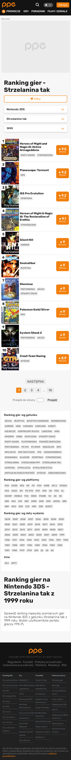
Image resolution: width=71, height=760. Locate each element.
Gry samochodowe (10, 680)
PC (33, 485)
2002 (39, 535)
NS (28, 485)
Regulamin (14, 662)
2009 (44, 529)
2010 (37, 529)
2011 (29, 529)
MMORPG (9, 436)
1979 (22, 550)
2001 (46, 535)
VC (49, 496)
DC (60, 496)
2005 (15, 535)
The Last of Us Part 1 (27, 713)
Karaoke (28, 426)
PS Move (35, 447)
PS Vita (29, 491)
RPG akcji (10, 452)
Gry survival (7, 722)
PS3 (7, 491)
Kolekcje (10, 431)
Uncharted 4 (24, 718)
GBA (7, 501)
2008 (52, 529)
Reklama (41, 665)
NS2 (22, 485)
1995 (29, 540)
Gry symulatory (9, 717)
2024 (53, 519)
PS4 (39, 485)
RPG (59, 447)
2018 (37, 524)
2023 (61, 519)
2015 (60, 524)
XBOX (34, 496)
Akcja (8, 421)
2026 (38, 519)
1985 (37, 545)
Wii (21, 491)
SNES (34, 501)
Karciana (40, 426)
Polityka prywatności (48, 662)
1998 (7, 540)
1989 (7, 545)
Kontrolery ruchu (28, 431)
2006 (7, 535)
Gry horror (7, 712)
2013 (14, 529)
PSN (56, 491)
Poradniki (38, 11)
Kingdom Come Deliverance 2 (42, 700)
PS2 (26, 496)
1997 (14, 540)
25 (47, 550)
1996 (21, 540)
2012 (22, 529)
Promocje (13, 11)
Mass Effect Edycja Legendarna (27, 687)
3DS (44, 491)
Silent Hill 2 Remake (43, 721)
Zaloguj (62, 4)
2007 (60, 529)
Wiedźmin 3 (23, 680)
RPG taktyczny (26, 452)
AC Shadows (41, 694)
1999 (62, 535)
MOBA (19, 436)
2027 (30, 519)
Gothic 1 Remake (42, 708)
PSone (42, 496)
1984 (44, 545)
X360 (14, 491)
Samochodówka (52, 452)
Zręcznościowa (57, 473)
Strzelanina (12, 462)
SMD (41, 501)
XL (62, 491)
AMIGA (56, 501)
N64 (14, 501)
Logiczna (47, 431)
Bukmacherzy (57, 724)
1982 (59, 545)
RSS (64, 665)
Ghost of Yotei (41, 680)
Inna (18, 426)
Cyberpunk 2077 (25, 699)
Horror (9, 426)
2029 (15, 519)
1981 (7, 550)
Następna (35, 381)
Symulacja (24, 468)
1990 (65, 540)
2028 (23, 519)
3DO (41, 506)
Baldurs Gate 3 (41, 727)
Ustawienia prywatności (18, 665)
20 (52, 550)
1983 (52, 545)
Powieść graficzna (49, 442)
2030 (7, 519)
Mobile (18, 496)
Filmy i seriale (57, 11)
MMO (56, 431)
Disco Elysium (24, 740)
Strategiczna (53, 457)
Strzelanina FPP (30, 462)
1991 (58, 540)
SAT (20, 501)
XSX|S (14, 485)
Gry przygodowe (9, 696)
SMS (48, 501)
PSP (38, 491)
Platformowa (29, 442)
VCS (27, 506)
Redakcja (54, 665)
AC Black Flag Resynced (41, 714)
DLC (7, 563)
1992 (51, 540)
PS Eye (25, 447)
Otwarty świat (47, 436)
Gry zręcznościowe (10, 685)
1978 (29, 550)
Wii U (54, 485)
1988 (14, 545)
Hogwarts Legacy (43, 732)
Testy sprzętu (57, 699)
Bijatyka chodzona (38, 421)
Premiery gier (57, 680)
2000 (54, 535)
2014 (7, 529)
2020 (22, 524)
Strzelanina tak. (51, 462)
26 (42, 550)
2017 (45, 524)
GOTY (14, 563)
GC (55, 496)
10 (50, 390)
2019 (30, 524)
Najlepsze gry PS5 (59, 704)
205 (36, 550)
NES (27, 501)
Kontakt (28, 662)
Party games (12, 442)
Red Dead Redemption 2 (25, 706)
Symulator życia (42, 468)
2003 (31, 535)
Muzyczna (30, 436)
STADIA (63, 485)
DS (50, 491)
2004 (23, 535)
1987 (22, 545)
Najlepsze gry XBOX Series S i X (60, 716)
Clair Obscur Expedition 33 (41, 687)
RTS (39, 452)
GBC (64, 501)
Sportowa (37, 457)
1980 (14, 550)
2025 (45, 519)
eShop (8, 496)
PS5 (7, 485)
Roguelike (48, 447)
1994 (36, 540)
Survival (10, 468)
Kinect (51, 426)
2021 (14, 524)
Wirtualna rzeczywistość (19, 473)
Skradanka (11, 457)
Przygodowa (12, 447)
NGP (7, 506)
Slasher (24, 457)
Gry (26, 11)
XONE (46, 485)
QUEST (48, 506)
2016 (52, 524)
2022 (7, 524)
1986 (29, 545)
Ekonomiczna (58, 421)
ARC (34, 506)
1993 (44, 540)
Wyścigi (41, 473)
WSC (14, 506)
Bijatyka (19, 421)
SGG (21, 506)
